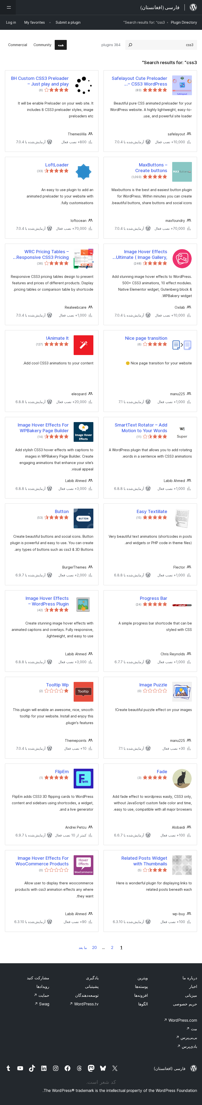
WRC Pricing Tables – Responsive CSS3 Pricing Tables (43, 254)
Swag (41, 1003)
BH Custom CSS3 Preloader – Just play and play (40, 81)
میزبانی (191, 995)
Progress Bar (153, 598)
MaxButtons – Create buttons (151, 167)
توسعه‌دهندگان (87, 995)
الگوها (143, 1003)
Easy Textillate (152, 511)
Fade (162, 771)
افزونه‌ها (141, 995)
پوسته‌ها (141, 986)
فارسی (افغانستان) (169, 1068)
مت (191, 1028)
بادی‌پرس (187, 1046)
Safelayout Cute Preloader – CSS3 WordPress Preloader (139, 81)
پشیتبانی (92, 986)
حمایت (41, 995)
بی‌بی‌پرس (186, 1037)
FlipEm (62, 771)
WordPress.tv (84, 1003)
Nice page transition (146, 338)
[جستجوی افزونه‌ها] (130, 45)
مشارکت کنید (38, 977)
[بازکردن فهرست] (8, 7)
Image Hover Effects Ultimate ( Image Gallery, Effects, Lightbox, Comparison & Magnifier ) (140, 254)
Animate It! (57, 338)
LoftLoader (57, 164)
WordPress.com (180, 1020)
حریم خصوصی (185, 1003)
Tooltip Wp (57, 684)
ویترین (142, 977)
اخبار (193, 986)
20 (94, 947)
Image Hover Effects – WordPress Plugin (47, 601)
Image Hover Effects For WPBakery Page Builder (43, 427)
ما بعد (83, 947)
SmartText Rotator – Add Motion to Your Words (141, 427)
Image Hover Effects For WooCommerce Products (42, 860)
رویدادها (42, 986)
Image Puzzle (153, 684)
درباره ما (190, 977)
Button (62, 511)
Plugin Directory (184, 22)
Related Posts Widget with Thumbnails (144, 860)
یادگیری (92, 977)
